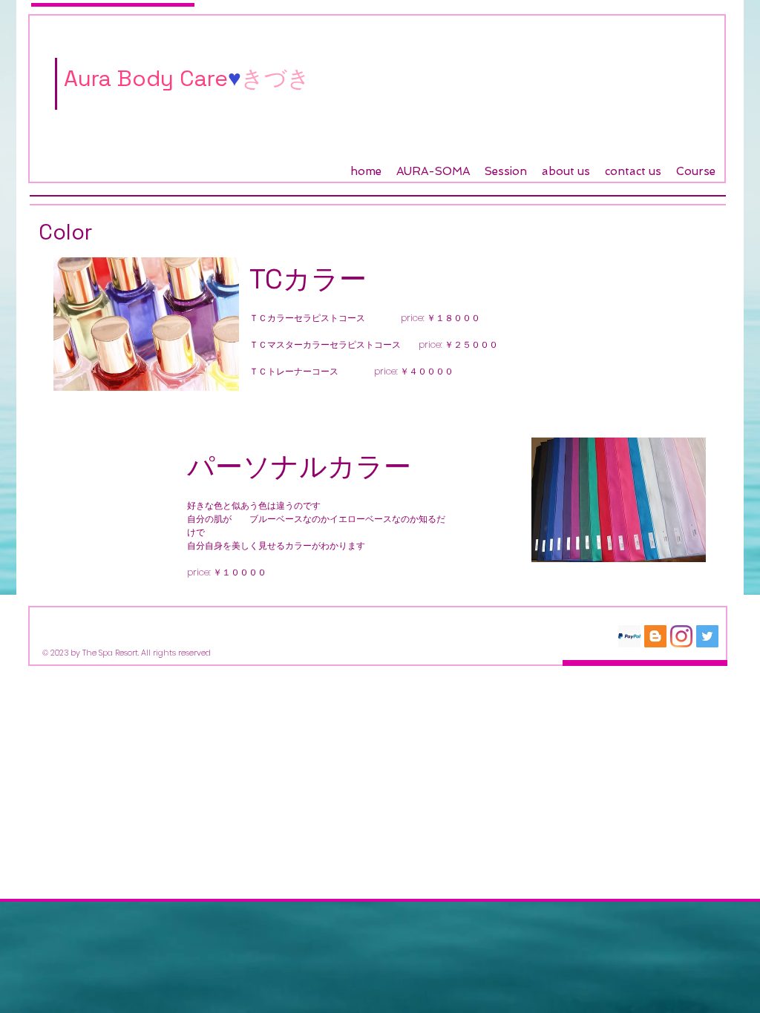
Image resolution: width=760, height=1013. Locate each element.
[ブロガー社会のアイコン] (655, 636)
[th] (629, 636)
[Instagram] (681, 636)
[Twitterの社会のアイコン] (707, 636)
